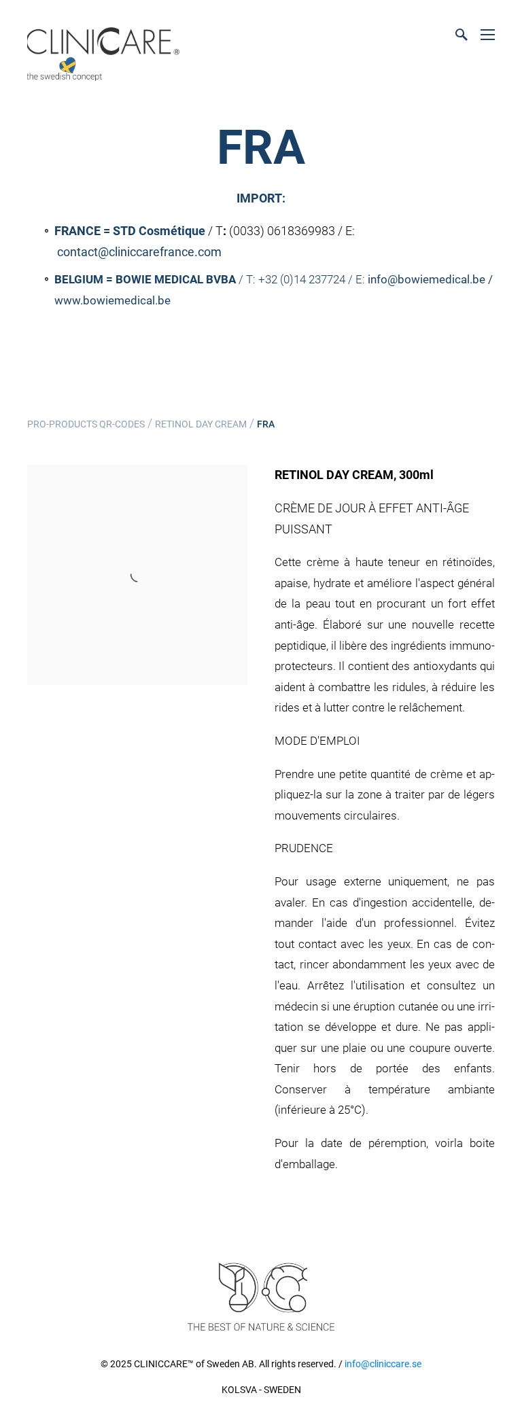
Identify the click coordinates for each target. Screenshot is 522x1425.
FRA (266, 424)
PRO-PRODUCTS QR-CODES (86, 424)
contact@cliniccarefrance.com (139, 252)
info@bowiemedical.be (428, 279)
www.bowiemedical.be (112, 300)
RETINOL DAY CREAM (201, 424)
